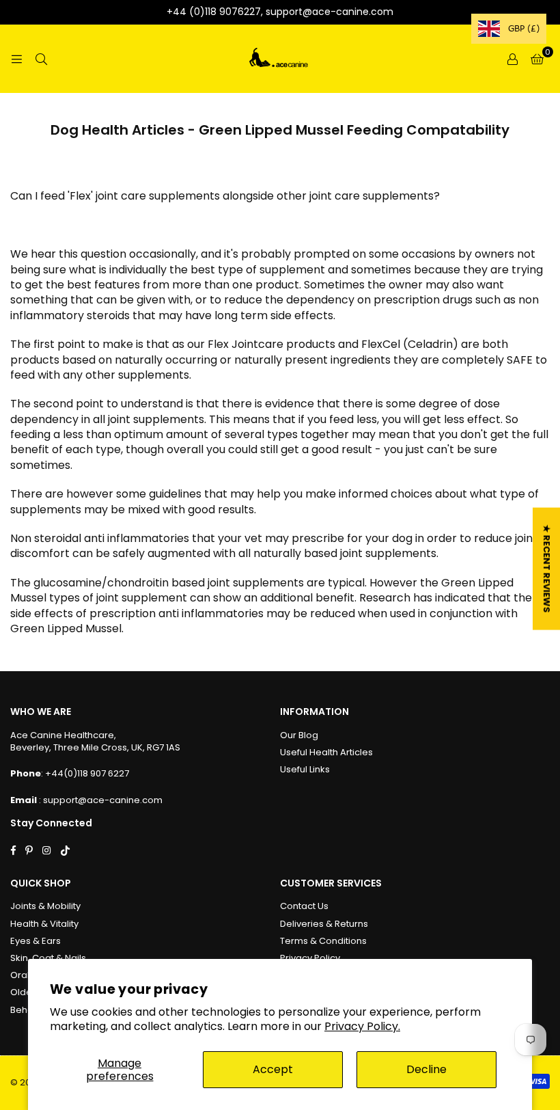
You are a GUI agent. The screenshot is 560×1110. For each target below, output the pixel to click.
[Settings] (512, 58)
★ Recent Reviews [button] (546, 569)
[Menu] (16, 58)
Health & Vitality (44, 923)
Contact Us (304, 905)
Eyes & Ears (35, 940)
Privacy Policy (310, 957)
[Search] (41, 58)
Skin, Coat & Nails (48, 957)
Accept (273, 1069)
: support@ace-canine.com (100, 800)
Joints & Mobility (45, 905)
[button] (537, 58)
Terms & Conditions (323, 940)
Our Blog (299, 735)
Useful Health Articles (326, 752)
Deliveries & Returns (324, 923)
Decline (426, 1069)
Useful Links (305, 769)
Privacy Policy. (362, 1026)
